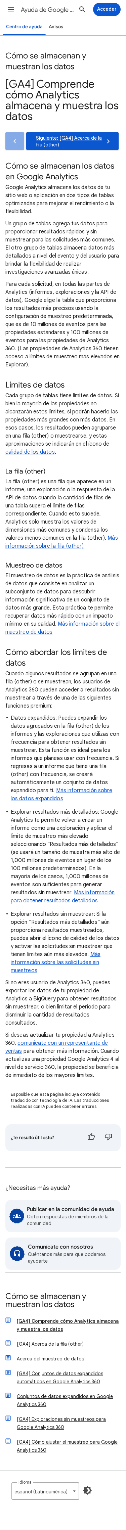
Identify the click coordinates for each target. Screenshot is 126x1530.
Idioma (25, 1482)
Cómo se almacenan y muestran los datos (45, 1300)
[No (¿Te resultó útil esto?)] (108, 1137)
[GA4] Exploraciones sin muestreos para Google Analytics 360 (61, 1423)
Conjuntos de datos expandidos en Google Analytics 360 (65, 1400)
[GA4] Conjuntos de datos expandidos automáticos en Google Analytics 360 (60, 1377)
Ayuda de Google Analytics (48, 9)
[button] (11, 9)
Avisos (56, 27)
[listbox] (45, 1491)
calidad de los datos (30, 452)
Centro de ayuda (24, 27)
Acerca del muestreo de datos (50, 1359)
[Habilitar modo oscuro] (87, 1490)
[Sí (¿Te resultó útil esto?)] (91, 1137)
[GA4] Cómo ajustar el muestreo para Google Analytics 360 (67, 1446)
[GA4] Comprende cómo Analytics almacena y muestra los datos (68, 1325)
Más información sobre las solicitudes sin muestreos (55, 962)
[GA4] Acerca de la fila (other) (50, 1344)
